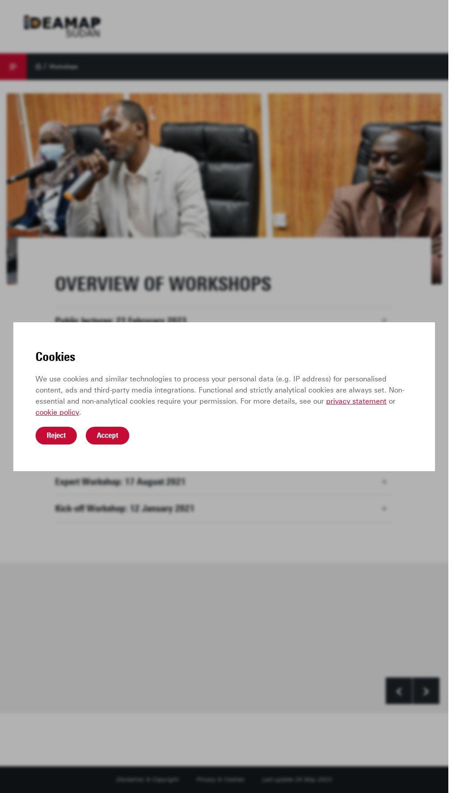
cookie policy (57, 412)
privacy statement (356, 401)
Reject (56, 435)
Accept (107, 435)
